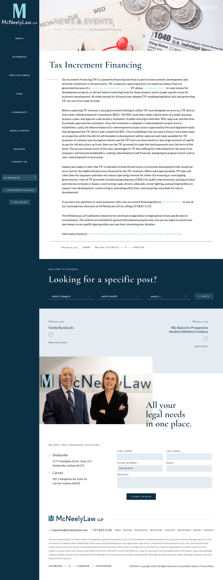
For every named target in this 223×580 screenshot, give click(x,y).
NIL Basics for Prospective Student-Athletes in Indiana (188, 330)
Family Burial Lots (61, 328)
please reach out (172, 201)
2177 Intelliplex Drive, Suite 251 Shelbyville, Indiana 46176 (72, 463)
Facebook (56, 566)
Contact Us (19, 162)
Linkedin (138, 247)
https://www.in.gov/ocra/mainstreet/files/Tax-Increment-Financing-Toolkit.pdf (135, 233)
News (87, 247)
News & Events (19, 131)
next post (201, 345)
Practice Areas (141, 530)
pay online (20, 202)
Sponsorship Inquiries (20, 190)
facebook (112, 247)
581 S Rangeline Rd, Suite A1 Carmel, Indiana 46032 (69, 481)
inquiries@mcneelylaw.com (70, 530)
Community (19, 112)
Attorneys (19, 57)
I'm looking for (12, 177)
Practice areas (19, 75)
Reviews (19, 149)
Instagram (104, 566)
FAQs (19, 94)
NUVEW (134, 566)
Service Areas (156, 530)
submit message (142, 497)
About (19, 38)
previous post (58, 341)
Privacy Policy (207, 566)
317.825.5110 (205, 7)
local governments (154, 88)
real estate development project (109, 88)
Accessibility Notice (188, 566)
